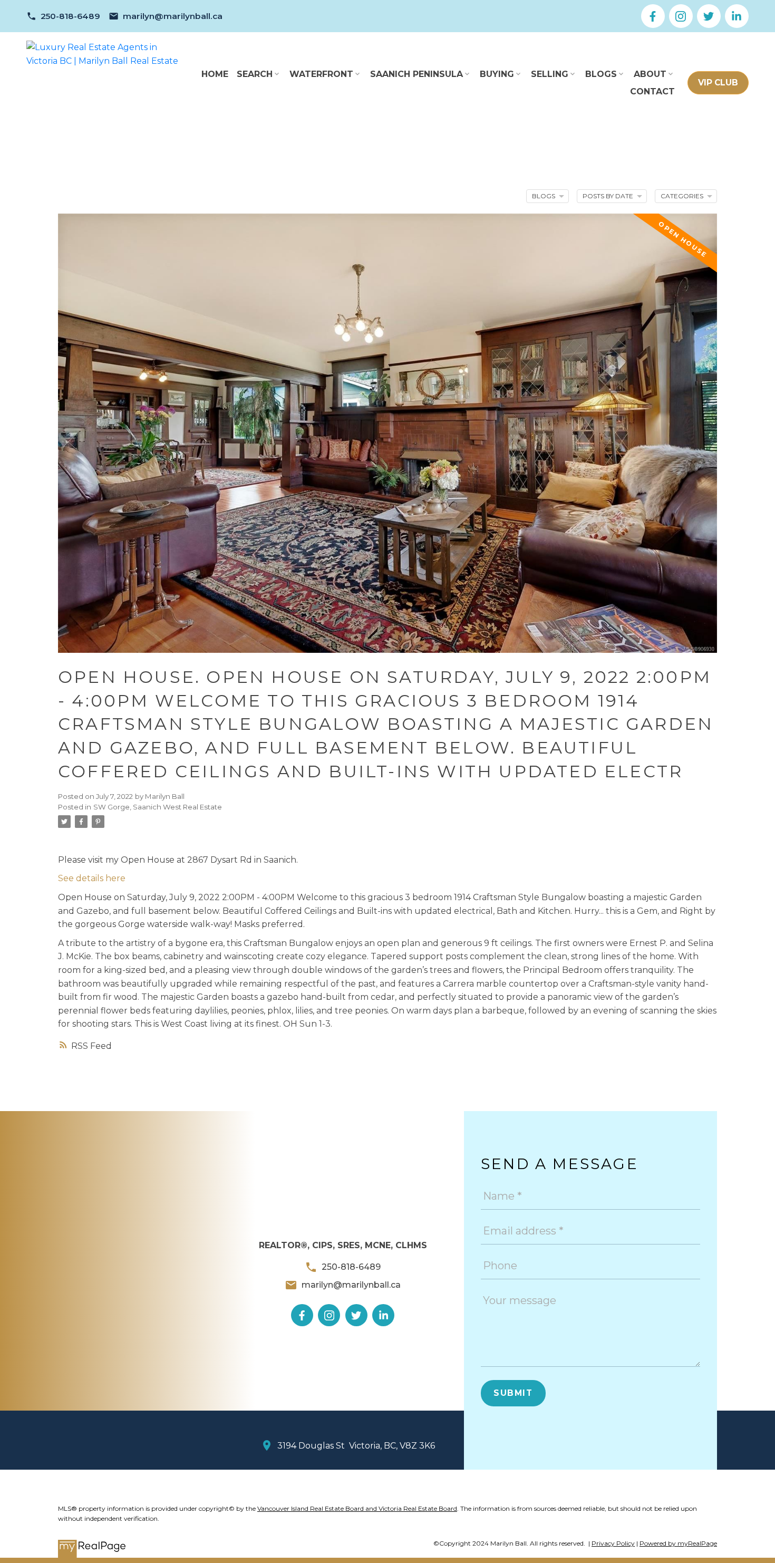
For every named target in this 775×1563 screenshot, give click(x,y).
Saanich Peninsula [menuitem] (416, 74)
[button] (63, 16)
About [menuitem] (650, 74)
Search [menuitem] (255, 74)
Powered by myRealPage (678, 1543)
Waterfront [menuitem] (321, 74)
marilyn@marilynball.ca (172, 16)
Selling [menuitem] (549, 74)
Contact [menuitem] (652, 91)
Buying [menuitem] (497, 74)
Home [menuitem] (214, 74)
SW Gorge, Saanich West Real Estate (157, 807)
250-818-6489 (70, 16)
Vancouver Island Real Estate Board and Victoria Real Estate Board (357, 1508)
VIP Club (718, 83)
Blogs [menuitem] (601, 74)
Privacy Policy (613, 1543)
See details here (91, 878)
